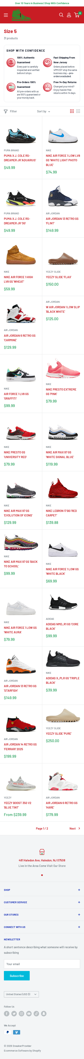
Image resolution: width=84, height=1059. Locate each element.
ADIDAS (50, 618)
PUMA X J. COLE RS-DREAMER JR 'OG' (17, 221)
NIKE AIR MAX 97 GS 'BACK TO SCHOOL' (21, 564)
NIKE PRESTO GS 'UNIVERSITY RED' (15, 454)
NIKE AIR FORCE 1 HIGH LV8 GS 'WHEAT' (18, 279)
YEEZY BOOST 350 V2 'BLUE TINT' (17, 805)
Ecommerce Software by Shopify (22, 1050)
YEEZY (8, 797)
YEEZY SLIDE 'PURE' (58, 733)
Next (73, 828)
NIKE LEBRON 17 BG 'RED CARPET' (61, 513)
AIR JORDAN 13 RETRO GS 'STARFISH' (20, 688)
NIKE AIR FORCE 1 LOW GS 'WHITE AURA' (20, 630)
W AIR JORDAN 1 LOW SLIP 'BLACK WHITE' (63, 309)
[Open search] (61, 15)
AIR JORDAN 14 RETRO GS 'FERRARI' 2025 (20, 747)
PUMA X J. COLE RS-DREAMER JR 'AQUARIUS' (20, 158)
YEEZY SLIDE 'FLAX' (58, 277)
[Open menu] (6, 15)
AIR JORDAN (53, 213)
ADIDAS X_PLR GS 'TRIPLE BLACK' (63, 680)
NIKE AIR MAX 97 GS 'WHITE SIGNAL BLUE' (60, 454)
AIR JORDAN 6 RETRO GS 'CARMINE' (20, 338)
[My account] (69, 15)
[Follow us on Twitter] (14, 1013)
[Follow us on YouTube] (29, 1013)
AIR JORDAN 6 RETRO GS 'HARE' (62, 805)
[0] (76, 15)
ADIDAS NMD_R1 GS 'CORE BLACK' (62, 626)
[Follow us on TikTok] (36, 1013)
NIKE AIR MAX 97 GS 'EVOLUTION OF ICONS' (18, 513)
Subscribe (17, 975)
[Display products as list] (78, 111)
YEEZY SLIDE (53, 271)
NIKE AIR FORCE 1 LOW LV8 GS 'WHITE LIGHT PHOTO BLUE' (63, 160)
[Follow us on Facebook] (6, 1013)
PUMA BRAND (11, 150)
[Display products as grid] (72, 111)
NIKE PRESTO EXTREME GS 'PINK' (61, 392)
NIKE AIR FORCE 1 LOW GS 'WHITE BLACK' (62, 571)
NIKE (48, 150)
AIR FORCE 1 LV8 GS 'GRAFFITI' (16, 396)
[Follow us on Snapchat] (43, 1013)
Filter (13, 111)
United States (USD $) (18, 994)
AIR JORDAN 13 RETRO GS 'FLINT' (62, 221)
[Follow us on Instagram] (21, 1013)
